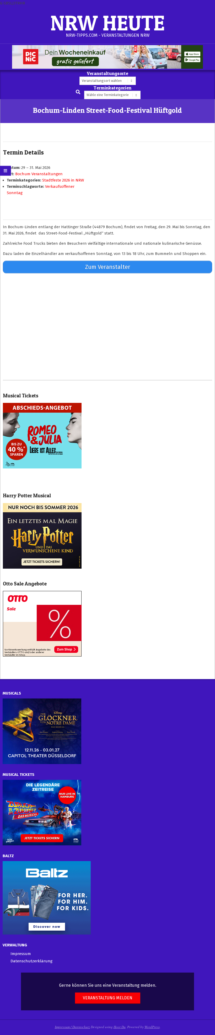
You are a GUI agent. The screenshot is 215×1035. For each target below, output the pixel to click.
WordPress (152, 1027)
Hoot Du (120, 1027)
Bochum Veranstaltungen (39, 174)
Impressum (20, 953)
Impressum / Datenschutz (72, 1027)
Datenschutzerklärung (31, 961)
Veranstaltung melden (107, 997)
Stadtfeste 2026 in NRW (63, 180)
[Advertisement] (107, 326)
